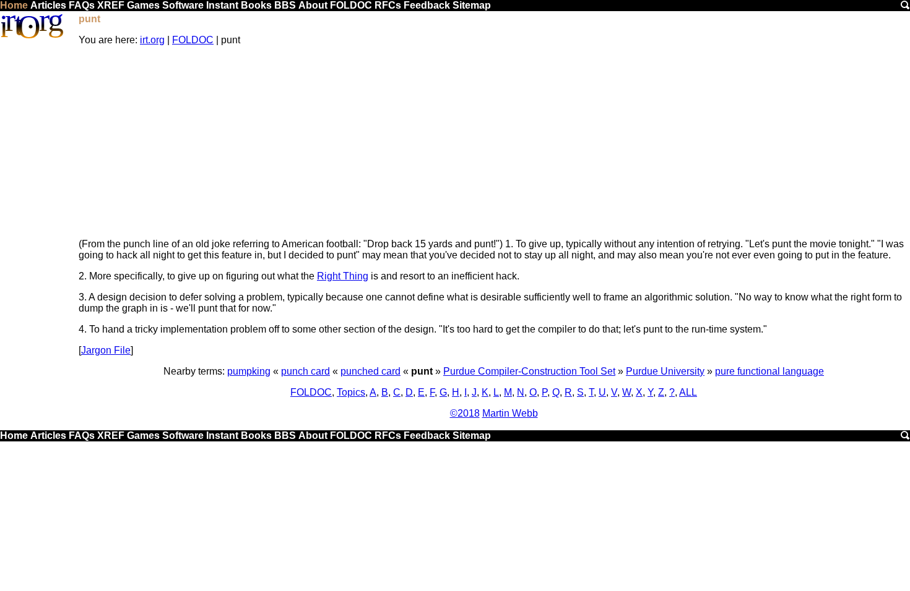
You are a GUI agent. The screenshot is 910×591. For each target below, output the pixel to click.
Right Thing (342, 276)
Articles (48, 5)
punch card (305, 371)
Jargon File (106, 350)
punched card (370, 371)
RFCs (388, 5)
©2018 (465, 413)
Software (183, 5)
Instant (222, 5)
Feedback (427, 5)
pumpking (249, 371)
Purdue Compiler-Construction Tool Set (529, 371)
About (312, 5)
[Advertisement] (494, 142)
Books (256, 5)
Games (143, 5)
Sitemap (472, 5)
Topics (351, 392)
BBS (285, 5)
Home (14, 5)
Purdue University (665, 371)
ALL (688, 392)
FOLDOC (351, 5)
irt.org (152, 40)
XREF (110, 5)
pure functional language (769, 371)
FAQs (82, 5)
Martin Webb (510, 413)
